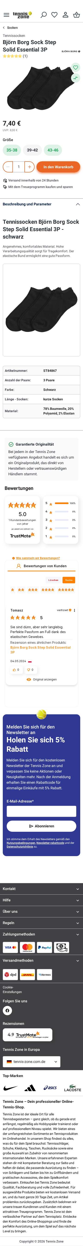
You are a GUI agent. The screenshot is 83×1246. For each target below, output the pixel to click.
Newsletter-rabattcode (50, 843)
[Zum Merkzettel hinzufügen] (75, 67)
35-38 (11, 150)
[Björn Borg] (71, 51)
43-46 (52, 150)
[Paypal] (44, 947)
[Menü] (6, 15)
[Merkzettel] (54, 14)
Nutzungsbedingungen (21, 843)
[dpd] (10, 974)
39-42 (34, 151)
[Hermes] (44, 974)
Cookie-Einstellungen (7, 989)
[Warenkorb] (76, 14)
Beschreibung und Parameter (27, 204)
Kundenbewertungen (22, 522)
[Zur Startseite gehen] (22, 14)
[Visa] (10, 947)
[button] (13, 558)
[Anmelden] (65, 15)
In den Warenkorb (58, 167)
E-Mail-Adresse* (20, 801)
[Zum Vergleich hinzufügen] (75, 78)
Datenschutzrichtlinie (20, 846)
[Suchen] (43, 15)
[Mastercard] (27, 947)
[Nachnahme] (61, 947)
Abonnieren (44, 826)
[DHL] (27, 974)
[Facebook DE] (7, 1010)
